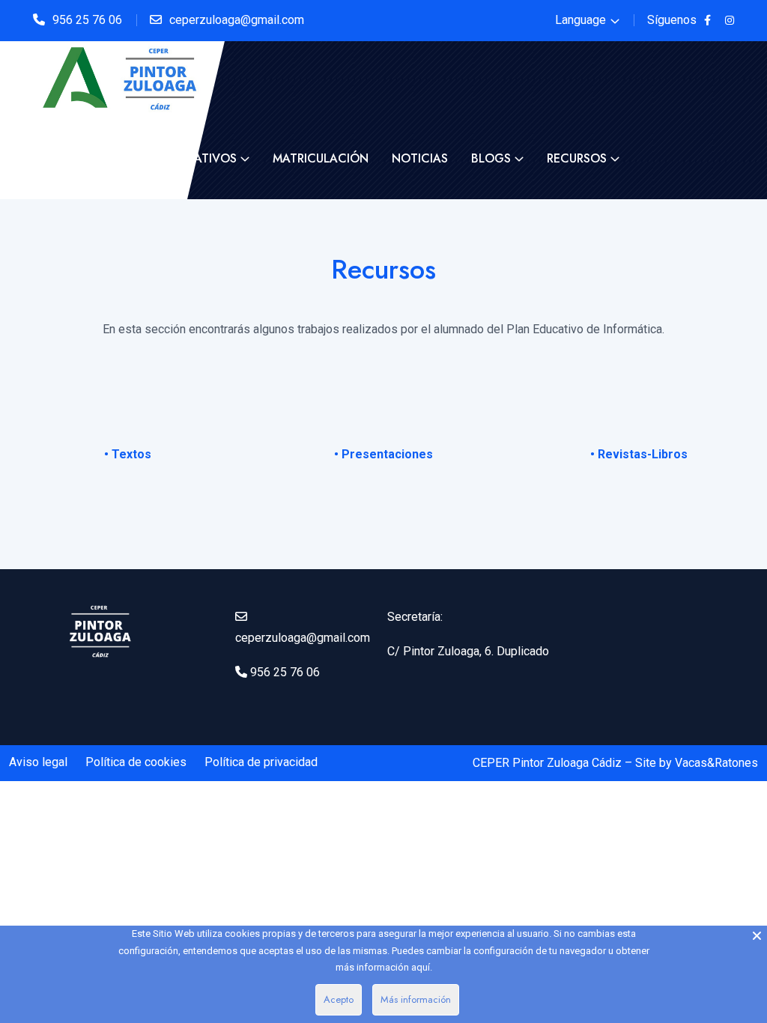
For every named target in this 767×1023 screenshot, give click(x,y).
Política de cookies (136, 762)
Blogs (491, 158)
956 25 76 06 (87, 20)
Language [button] (580, 20)
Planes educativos (176, 158)
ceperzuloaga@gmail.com (236, 20)
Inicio (61, 158)
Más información (416, 999)
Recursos (577, 158)
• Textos (127, 454)
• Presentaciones (383, 454)
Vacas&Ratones (716, 763)
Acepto (339, 999)
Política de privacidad (261, 762)
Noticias (420, 158)
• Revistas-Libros (639, 454)
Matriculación (321, 158)
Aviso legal (38, 762)
